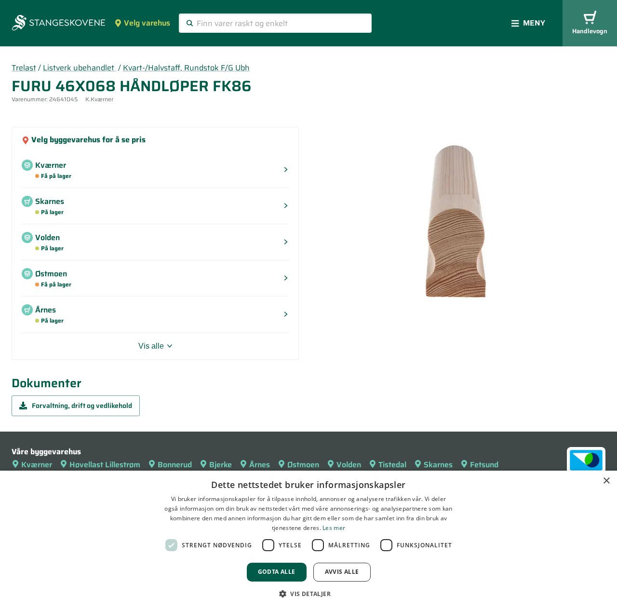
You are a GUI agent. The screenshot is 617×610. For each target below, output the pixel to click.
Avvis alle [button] (342, 572)
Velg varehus (147, 23)
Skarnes (438, 464)
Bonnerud (175, 464)
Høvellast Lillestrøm (104, 464)
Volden (348, 464)
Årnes (259, 464)
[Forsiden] (59, 23)
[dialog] (308, 540)
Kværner (36, 464)
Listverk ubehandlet (79, 68)
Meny (534, 23)
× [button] (606, 481)
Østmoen (303, 464)
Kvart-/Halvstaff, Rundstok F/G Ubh (186, 68)
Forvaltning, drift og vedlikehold (82, 405)
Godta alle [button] (276, 572)
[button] (308, 593)
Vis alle (151, 346)
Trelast (24, 68)
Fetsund (484, 464)
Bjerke (220, 464)
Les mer (333, 528)
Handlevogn (589, 31)
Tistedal (392, 464)
